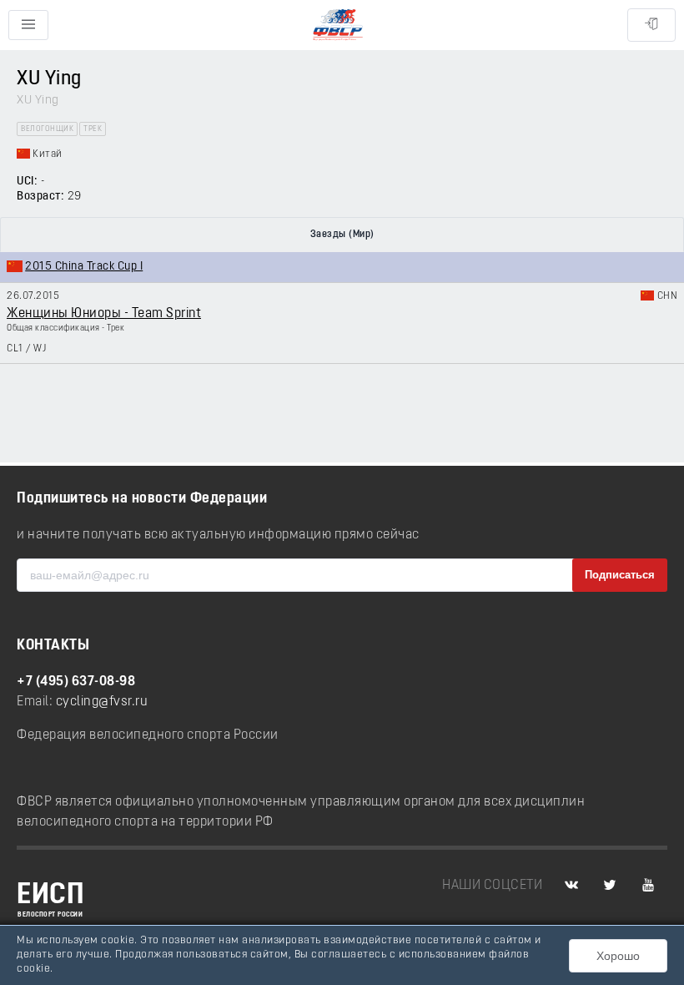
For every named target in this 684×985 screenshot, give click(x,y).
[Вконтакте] (571, 886)
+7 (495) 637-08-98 (76, 682)
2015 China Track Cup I (84, 266)
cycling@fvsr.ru (102, 702)
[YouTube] (648, 886)
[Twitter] (609, 886)
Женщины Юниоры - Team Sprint (104, 314)
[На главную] (338, 25)
